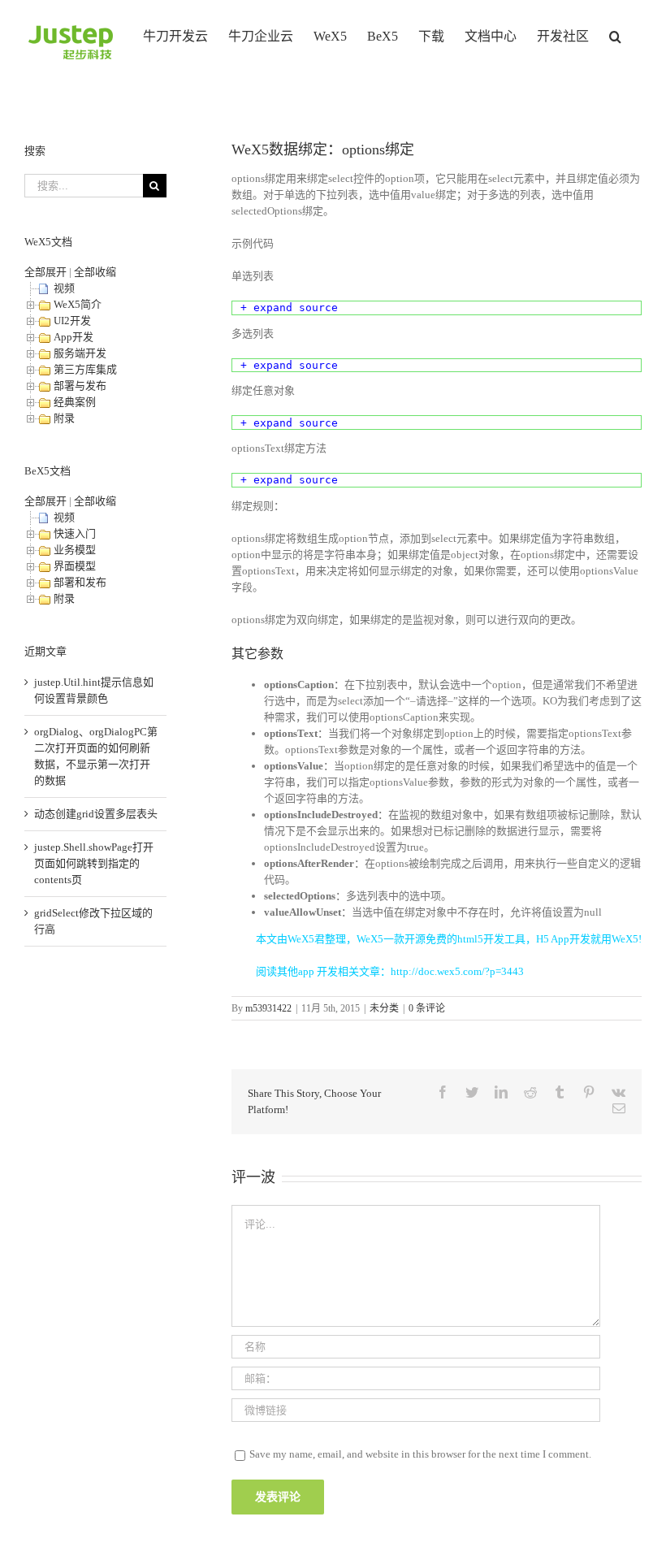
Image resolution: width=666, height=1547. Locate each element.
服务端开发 (80, 353)
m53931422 (268, 1008)
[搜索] (615, 35)
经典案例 (75, 402)
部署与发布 (80, 385)
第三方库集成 (85, 369)
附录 (64, 418)
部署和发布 (80, 582)
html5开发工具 (491, 939)
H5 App (552, 939)
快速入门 (75, 533)
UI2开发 (72, 320)
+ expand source (289, 307)
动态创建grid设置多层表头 (96, 814)
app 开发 (318, 971)
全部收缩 (95, 272)
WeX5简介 (78, 304)
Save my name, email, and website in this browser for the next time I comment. (420, 1454)
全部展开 (45, 272)
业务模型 (75, 550)
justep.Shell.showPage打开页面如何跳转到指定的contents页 (94, 863)
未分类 (384, 1008)
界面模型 (75, 566)
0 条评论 (427, 1008)
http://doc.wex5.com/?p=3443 (457, 971)
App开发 (73, 337)
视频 (64, 288)
